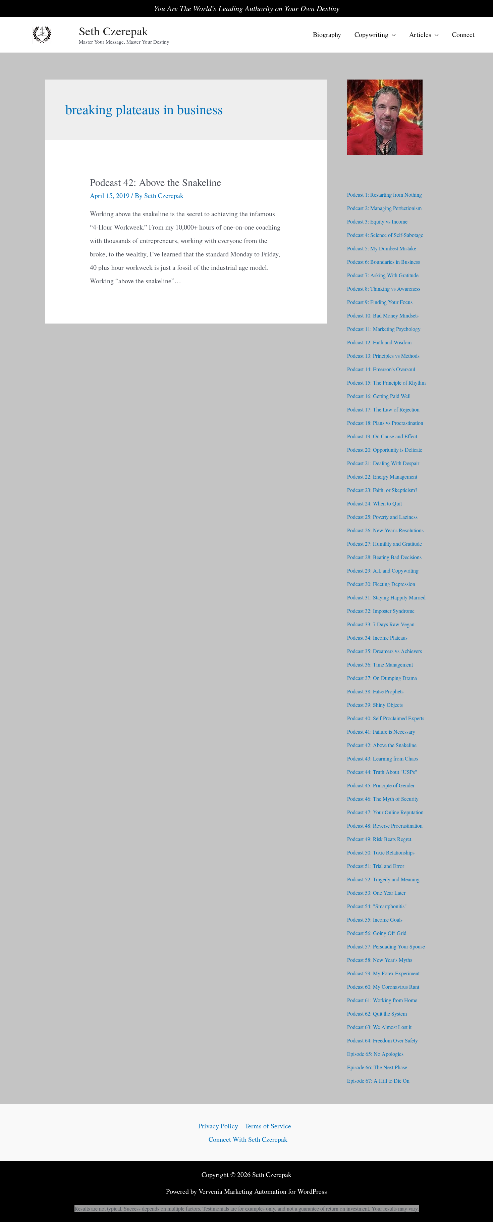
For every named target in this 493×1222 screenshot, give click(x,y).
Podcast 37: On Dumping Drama (382, 677)
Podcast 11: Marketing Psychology (384, 328)
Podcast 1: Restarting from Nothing (384, 194)
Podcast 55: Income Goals (374, 919)
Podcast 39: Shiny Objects (375, 704)
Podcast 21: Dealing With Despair (383, 463)
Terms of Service (268, 1125)
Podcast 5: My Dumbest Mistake (381, 248)
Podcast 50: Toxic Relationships (381, 852)
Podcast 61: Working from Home (382, 1000)
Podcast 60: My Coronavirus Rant (383, 986)
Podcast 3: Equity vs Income (377, 221)
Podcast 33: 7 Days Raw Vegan (381, 624)
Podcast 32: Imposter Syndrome (381, 610)
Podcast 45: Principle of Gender (381, 785)
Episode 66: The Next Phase (377, 1067)
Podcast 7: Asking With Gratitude (383, 275)
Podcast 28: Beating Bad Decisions (384, 556)
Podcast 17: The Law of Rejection (383, 409)
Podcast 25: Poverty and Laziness (382, 516)
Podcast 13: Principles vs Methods (383, 355)
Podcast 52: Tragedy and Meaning (383, 879)
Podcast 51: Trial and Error (375, 865)
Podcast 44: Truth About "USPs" (382, 771)
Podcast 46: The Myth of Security (383, 798)
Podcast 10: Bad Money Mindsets (383, 315)
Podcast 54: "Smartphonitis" (377, 906)
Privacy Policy (218, 1125)
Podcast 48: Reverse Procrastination (385, 825)
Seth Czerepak (113, 31)
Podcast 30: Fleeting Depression (381, 583)
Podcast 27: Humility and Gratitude (384, 543)
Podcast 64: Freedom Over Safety (382, 1040)
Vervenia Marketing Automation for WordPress (263, 1191)
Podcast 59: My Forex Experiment (383, 973)
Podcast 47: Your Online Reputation (385, 812)
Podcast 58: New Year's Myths (379, 959)
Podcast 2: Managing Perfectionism (384, 207)
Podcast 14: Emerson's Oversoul (381, 369)
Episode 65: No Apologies (375, 1053)
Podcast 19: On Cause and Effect (382, 436)
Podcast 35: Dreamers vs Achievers (384, 650)
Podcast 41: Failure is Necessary (381, 731)
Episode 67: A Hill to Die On (378, 1080)
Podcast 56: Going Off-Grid (376, 932)
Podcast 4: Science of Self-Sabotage (385, 234)
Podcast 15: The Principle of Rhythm (386, 382)
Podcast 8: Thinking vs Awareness (383, 288)
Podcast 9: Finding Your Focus (380, 301)
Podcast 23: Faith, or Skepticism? (382, 489)
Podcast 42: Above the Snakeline (155, 182)
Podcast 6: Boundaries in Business (383, 261)
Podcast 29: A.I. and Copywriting (383, 570)
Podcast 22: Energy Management (382, 476)
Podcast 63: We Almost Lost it (379, 1026)
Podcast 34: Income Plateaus (377, 637)
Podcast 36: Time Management (380, 664)
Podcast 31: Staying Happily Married (386, 597)
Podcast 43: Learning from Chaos (382, 758)
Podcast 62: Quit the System (377, 1013)
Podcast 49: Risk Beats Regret (379, 838)
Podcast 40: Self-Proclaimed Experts (385, 718)
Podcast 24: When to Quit (374, 503)
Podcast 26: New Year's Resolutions (385, 530)
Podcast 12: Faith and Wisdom (379, 342)
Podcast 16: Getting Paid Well (378, 395)
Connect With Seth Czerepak (248, 1139)
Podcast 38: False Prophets (375, 691)
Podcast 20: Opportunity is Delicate (384, 449)
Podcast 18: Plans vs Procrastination (385, 422)
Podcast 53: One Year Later (376, 892)
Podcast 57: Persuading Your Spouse (386, 946)
